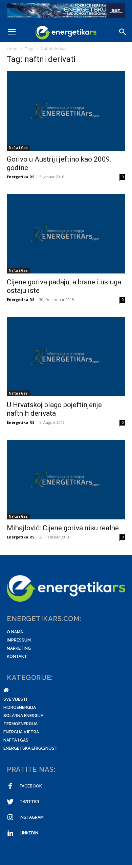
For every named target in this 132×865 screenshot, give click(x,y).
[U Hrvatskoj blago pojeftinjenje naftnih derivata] (66, 356)
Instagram (32, 817)
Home (13, 49)
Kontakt (17, 656)
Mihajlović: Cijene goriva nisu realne (63, 528)
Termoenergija (20, 723)
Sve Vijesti (15, 699)
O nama (15, 632)
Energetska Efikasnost (30, 748)
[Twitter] (10, 802)
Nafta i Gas (18, 147)
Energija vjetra (21, 732)
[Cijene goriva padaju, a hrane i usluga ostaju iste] (66, 233)
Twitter (29, 801)
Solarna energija (23, 715)
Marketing (19, 648)
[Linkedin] (10, 833)
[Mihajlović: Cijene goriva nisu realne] (66, 479)
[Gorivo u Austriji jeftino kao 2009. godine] (66, 110)
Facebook (31, 786)
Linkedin (29, 833)
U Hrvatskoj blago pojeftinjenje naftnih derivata (54, 409)
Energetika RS (21, 176)
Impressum (19, 640)
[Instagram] (10, 818)
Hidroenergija (19, 707)
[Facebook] (10, 786)
